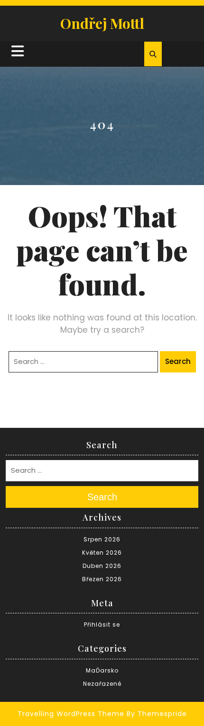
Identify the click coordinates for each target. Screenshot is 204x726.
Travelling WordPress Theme (71, 713)
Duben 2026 (102, 566)
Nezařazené (102, 684)
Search (178, 361)
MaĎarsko (102, 670)
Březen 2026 (102, 579)
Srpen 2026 (102, 539)
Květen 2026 (102, 553)
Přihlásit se (102, 624)
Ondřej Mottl (102, 23)
